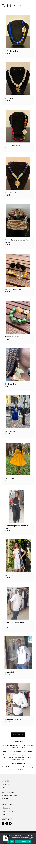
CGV (4, 787)
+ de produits (18, 735)
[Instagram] (6, 823)
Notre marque (7, 784)
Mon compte (6, 808)
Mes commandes (8, 811)
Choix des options (18, 412)
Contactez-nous (6, 798)
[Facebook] (3, 823)
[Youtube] (10, 823)
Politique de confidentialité (23, 841)
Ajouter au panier (18, 31)
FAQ (4, 814)
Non (12, 841)
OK (7, 841)
